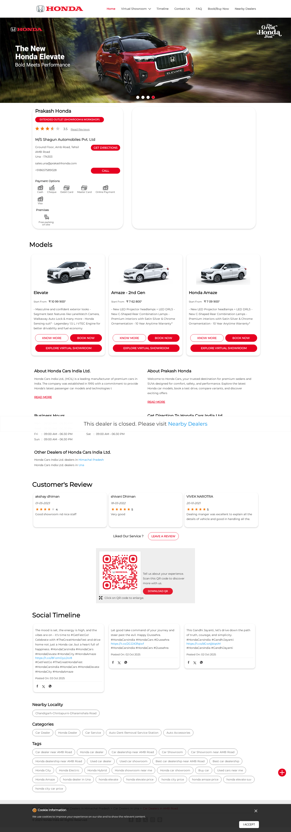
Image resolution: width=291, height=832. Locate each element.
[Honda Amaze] (148, 271)
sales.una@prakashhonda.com (56, 163)
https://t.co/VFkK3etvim (203, 658)
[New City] (225, 271)
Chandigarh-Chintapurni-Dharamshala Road (65, 713)
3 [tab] (148, 97)
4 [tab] (153, 97)
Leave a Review (163, 536)
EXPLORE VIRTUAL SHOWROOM (71, 348)
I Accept (249, 824)
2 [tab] (143, 97)
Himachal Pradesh (91, 459)
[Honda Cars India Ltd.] (60, 9)
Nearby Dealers (187, 424)
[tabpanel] (145, 59)
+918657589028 (46, 170)
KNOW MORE (54, 338)
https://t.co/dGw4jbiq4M (128, 643)
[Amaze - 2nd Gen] (70, 271)
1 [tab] (137, 97)
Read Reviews (80, 129)
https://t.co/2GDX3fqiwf (51, 643)
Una (81, 465)
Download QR (158, 591)
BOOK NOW (88, 338)
